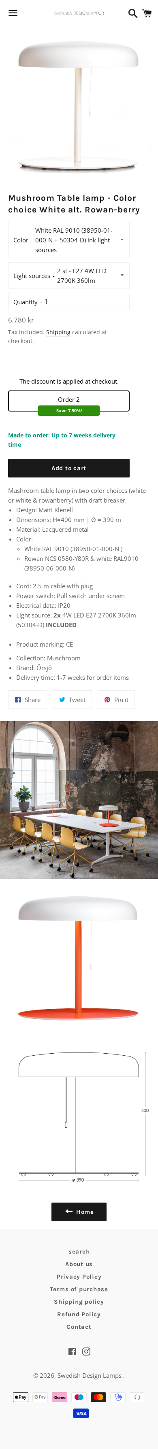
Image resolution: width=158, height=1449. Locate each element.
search (79, 1251)
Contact (78, 1326)
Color (20, 240)
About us (79, 1264)
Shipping (58, 332)
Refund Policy (79, 1314)
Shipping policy (79, 1301)
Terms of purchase (79, 1289)
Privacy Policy (79, 1276)
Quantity (25, 302)
